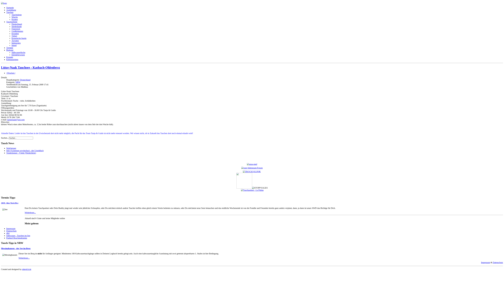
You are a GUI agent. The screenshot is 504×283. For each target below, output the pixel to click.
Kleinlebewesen (18, 55)
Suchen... (5, 138)
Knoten (15, 19)
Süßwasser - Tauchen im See (18, 236)
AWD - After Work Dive (9, 203)
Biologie (9, 50)
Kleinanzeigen (12, 59)
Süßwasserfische (18, 52)
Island (14, 45)
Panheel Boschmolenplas (16, 238)
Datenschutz (11, 231)
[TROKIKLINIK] (252, 171)
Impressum (10, 228)
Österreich (16, 29)
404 (7, 233)
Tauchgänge (17, 15)
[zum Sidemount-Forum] (252, 168)
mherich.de (26, 269)
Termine (9, 48)
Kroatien (15, 33)
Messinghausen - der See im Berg (15, 248)
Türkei (14, 36)
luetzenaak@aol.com (16, 120)
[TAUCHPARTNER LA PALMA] (252, 190)
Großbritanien (17, 31)
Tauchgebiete (11, 22)
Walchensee (11, 148)
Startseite (10, 8)
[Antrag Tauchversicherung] (252, 164)
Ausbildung (11, 10)
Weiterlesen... (30, 212)
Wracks (15, 17)
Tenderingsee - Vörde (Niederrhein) (21, 153)
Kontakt (9, 57)
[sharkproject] (244, 188)
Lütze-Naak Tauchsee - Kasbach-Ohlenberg (30, 67)
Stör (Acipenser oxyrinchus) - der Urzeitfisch (25, 150)
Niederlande (17, 26)
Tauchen (9, 12)
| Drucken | (10, 73)
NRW (17, 82)
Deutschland (17, 24)
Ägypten (15, 41)
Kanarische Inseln (19, 38)
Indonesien (16, 43)
